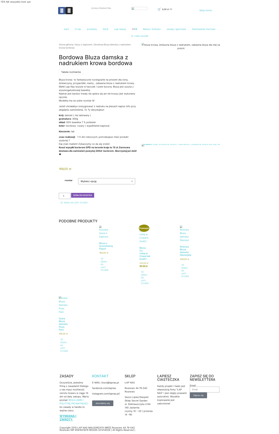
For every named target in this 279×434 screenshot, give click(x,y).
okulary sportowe (176, 29)
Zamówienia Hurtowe (203, 29)
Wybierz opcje (108, 251)
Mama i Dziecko (152, 29)
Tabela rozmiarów (71, 71)
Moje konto (206, 10)
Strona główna (66, 44)
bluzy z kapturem (83, 44)
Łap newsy (120, 29)
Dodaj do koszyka (82, 195)
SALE (106, 29)
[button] (73, 202)
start (66, 29)
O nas (78, 29)
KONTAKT (100, 376)
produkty (92, 29)
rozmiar (69, 180)
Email (193, 385)
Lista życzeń (141, 35)
